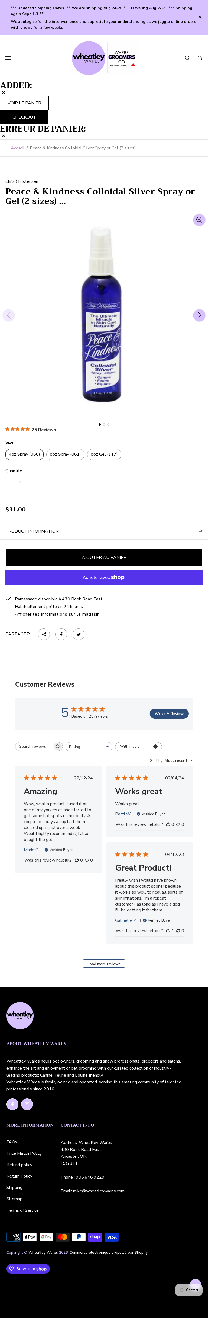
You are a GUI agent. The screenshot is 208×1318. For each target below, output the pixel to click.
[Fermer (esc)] (3, 93)
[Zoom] (199, 220)
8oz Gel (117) (104, 454)
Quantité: (14, 470)
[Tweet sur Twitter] (78, 634)
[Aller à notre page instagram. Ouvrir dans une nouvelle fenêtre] (27, 1104)
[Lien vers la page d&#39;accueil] (20, 1016)
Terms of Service (22, 1210)
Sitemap (14, 1199)
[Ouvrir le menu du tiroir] (8, 58)
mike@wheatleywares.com (99, 1191)
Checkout (24, 117)
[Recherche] (187, 58)
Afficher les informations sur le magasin (57, 614)
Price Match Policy (24, 1153)
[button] (100, 424)
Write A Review (169, 713)
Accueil (18, 148)
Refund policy (19, 1165)
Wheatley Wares (43, 1252)
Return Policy (19, 1176)
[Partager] (44, 634)
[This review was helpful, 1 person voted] (168, 931)
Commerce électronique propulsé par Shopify (109, 1252)
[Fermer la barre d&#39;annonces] (199, 17)
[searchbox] (34, 746)
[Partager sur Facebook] (61, 634)
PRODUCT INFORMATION (32, 531)
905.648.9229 (90, 1177)
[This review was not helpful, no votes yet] (87, 860)
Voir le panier (24, 103)
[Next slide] (199, 315)
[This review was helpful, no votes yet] (77, 860)
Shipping (14, 1188)
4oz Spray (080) (24, 454)
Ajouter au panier (104, 558)
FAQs (11, 1142)
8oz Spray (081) (65, 454)
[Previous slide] (9, 315)
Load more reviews (104, 964)
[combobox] (89, 746)
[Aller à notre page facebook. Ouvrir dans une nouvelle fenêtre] (12, 1104)
